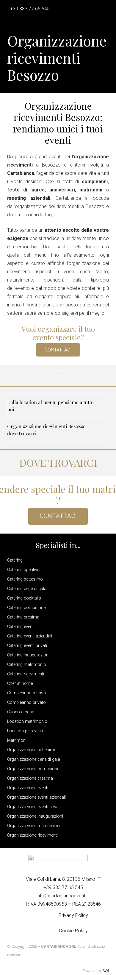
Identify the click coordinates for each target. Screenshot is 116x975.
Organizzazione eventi (27, 787)
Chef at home (20, 683)
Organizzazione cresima (30, 778)
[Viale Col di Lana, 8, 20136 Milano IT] (20, 879)
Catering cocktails (24, 598)
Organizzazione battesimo (32, 749)
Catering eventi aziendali (29, 636)
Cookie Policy (73, 931)
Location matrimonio (27, 721)
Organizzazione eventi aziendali (36, 797)
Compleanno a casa (26, 693)
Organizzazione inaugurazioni (35, 816)
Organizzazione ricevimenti (32, 835)
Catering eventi (21, 626)
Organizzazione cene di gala (33, 759)
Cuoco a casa (20, 712)
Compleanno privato (26, 702)
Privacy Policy (73, 915)
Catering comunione (26, 607)
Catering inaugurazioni (28, 655)
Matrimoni (16, 740)
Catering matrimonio (26, 664)
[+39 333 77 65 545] (38, 887)
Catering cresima (23, 617)
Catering (15, 560)
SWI (106, 970)
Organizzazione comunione (33, 768)
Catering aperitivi (22, 569)
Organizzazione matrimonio (33, 825)
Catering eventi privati (27, 645)
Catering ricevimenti (25, 674)
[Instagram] (47, 923)
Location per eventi (25, 730)
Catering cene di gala (26, 588)
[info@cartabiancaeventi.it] (31, 896)
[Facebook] (34, 923)
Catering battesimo (25, 579)
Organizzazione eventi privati (34, 806)
